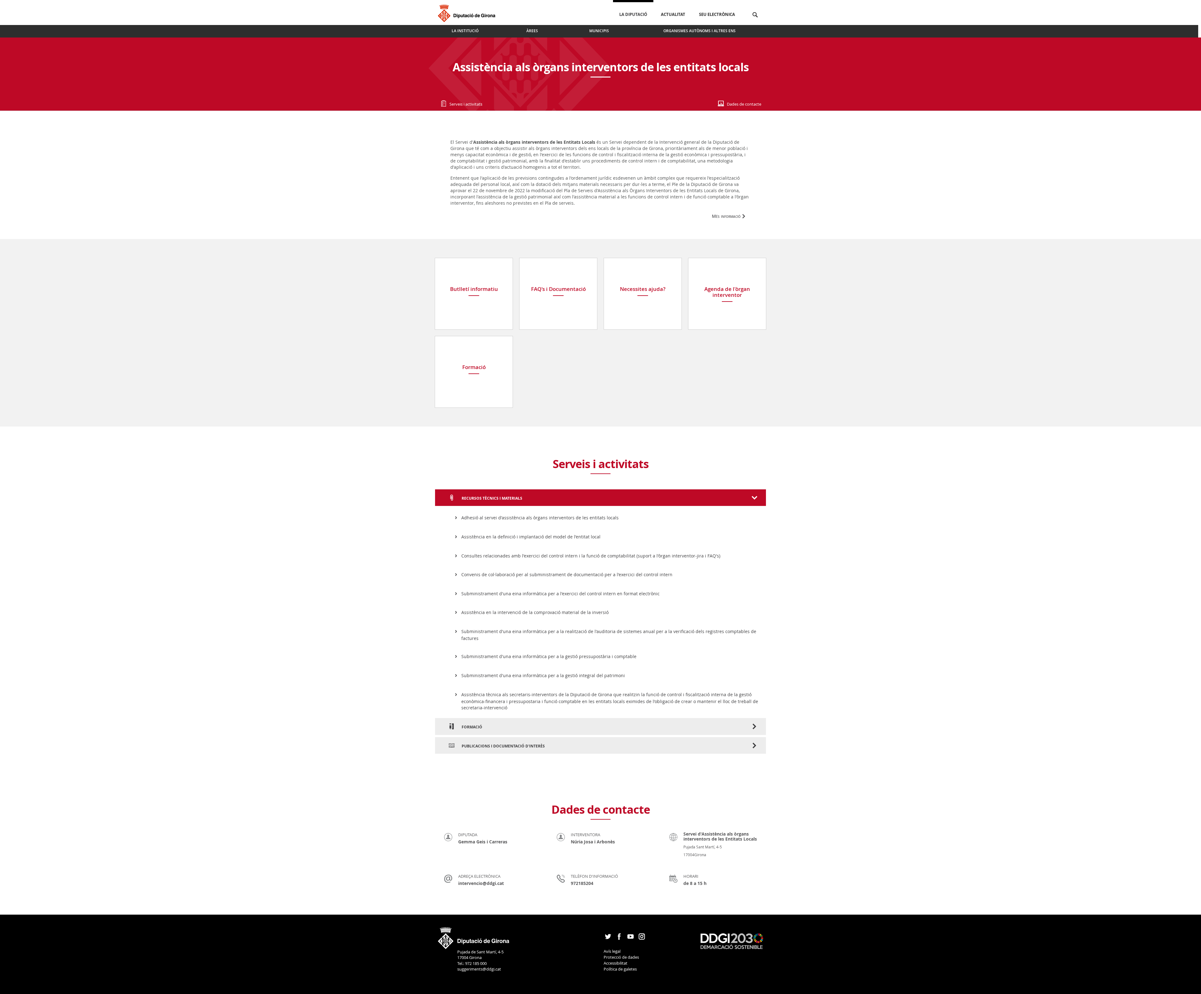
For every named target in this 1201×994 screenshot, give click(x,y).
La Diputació (633, 14)
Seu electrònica (717, 14)
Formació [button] (471, 727)
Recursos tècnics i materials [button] (491, 498)
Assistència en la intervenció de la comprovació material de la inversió (535, 612)
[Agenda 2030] (732, 941)
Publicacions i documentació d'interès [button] (503, 746)
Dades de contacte (744, 104)
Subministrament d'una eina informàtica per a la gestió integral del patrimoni (543, 675)
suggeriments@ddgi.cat (479, 969)
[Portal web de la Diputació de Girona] (474, 936)
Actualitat (673, 14)
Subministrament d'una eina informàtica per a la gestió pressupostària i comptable (548, 656)
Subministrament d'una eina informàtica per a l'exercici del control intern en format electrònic (560, 594)
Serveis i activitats (465, 104)
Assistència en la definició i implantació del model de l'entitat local (530, 537)
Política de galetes (620, 969)
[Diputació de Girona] (468, 12)
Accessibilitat (615, 963)
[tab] (600, 497)
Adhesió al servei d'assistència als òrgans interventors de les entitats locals (540, 518)
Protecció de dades (621, 957)
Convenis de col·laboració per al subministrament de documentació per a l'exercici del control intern (566, 574)
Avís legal (612, 951)
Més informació (726, 216)
